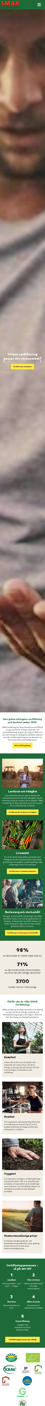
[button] (39, 5)
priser (34, 740)
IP (33, 732)
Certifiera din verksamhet (22, 367)
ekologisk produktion (26, 735)
